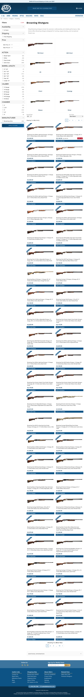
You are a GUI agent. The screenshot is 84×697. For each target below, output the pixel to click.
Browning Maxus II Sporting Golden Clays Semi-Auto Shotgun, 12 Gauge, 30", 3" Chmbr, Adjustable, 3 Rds (40, 487)
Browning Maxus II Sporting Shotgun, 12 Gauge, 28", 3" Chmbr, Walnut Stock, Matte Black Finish (69, 447)
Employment (47, 678)
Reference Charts (16, 678)
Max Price (6, 47)
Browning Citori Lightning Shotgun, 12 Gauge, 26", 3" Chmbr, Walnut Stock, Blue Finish (40, 300)
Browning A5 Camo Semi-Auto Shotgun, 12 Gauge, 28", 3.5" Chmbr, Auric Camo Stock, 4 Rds (68, 404)
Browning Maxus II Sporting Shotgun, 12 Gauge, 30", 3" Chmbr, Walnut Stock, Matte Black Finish (40, 527)
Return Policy (31, 680)
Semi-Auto (7, 62)
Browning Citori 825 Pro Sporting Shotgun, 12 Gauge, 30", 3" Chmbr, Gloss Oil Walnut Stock (40, 175)
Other (5, 58)
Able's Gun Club (65, 674)
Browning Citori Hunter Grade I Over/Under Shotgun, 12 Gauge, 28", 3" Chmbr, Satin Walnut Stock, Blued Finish (69, 384)
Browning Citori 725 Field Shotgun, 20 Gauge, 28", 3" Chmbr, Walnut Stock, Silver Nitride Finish (69, 590)
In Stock (6, 30)
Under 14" (7, 80)
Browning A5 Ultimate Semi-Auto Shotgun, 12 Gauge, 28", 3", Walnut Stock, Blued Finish (40, 590)
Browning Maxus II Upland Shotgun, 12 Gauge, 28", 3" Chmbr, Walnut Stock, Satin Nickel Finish (40, 610)
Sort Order (71, 114)
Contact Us (15, 674)
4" (4, 114)
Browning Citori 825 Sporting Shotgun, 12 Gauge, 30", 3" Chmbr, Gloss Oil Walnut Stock (40, 238)
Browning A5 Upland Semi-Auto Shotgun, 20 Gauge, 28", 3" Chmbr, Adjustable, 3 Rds (68, 155)
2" (4, 105)
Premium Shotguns (66, 676)
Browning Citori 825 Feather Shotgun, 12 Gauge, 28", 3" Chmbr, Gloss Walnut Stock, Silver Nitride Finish (69, 363)
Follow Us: (24, 662)
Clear (22, 22)
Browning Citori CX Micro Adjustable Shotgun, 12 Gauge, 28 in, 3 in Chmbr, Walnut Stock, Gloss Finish (39, 320)
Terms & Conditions (49, 674)
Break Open (7, 55)
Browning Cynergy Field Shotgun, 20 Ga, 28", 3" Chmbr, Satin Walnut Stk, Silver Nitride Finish (38, 507)
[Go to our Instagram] (27, 665)
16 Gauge (6, 89)
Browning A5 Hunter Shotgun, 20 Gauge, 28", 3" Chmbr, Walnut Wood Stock (38, 570)
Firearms (6, 18)
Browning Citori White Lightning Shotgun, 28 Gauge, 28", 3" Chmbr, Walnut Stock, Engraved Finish (40, 155)
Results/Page (29, 114)
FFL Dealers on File (32, 682)
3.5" (5, 112)
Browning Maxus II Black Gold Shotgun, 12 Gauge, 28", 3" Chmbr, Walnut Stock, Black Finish (40, 447)
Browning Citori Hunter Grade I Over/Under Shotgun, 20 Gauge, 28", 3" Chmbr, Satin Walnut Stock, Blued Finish (69, 321)
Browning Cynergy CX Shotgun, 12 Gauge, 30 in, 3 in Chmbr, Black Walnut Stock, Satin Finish (69, 570)
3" (4, 110)
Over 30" (6, 78)
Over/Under (7, 60)
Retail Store (15, 676)
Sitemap (46, 680)
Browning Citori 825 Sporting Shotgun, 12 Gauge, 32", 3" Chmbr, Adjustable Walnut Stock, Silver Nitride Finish (69, 197)
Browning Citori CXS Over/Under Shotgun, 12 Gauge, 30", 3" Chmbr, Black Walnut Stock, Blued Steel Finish (40, 549)
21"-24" (6, 69)
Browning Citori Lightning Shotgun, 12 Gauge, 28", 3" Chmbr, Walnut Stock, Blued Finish (69, 135)
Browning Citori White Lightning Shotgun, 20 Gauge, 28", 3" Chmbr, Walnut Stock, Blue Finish (40, 135)
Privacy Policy (48, 676)
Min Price (6, 45)
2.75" (5, 107)
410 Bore (6, 99)
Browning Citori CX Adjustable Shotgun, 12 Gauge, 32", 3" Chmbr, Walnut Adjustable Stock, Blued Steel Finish (39, 405)
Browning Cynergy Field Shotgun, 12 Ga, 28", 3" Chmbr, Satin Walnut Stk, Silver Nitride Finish (67, 300)
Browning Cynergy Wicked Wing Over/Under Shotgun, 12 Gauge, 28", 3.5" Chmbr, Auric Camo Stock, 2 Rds (69, 427)
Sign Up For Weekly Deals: (56, 662)
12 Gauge (6, 87)
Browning (17, 18)
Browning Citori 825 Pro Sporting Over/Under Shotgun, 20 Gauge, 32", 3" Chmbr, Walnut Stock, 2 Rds (40, 426)
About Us (47, 682)
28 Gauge (6, 94)
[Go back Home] (1, 18)
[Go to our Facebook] (22, 665)
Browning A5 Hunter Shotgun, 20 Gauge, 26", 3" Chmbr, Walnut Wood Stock (67, 487)
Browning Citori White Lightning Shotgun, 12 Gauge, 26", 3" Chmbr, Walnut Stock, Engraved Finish (69, 341)
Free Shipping (8, 36)
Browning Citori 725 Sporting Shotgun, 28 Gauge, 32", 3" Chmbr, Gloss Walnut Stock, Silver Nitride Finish (69, 507)
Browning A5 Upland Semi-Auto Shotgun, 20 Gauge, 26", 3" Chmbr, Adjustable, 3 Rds (39, 218)
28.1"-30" (6, 76)
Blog (13, 680)
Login (13, 682)
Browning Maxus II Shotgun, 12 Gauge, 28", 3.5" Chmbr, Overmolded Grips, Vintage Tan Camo (38, 280)
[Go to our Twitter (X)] (25, 665)
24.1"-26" (6, 71)
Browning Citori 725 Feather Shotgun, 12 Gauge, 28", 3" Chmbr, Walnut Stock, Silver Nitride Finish (69, 632)
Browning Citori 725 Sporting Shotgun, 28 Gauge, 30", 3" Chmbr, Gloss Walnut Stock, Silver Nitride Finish (69, 467)
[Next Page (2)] (81, 120)
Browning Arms (8, 121)
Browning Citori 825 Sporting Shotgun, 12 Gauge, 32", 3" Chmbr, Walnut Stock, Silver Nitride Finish (40, 467)
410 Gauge (7, 96)
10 (78, 120)
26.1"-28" (6, 74)
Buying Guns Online (32, 674)
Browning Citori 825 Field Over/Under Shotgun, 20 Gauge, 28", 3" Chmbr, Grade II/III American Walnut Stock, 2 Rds (39, 342)
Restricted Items (31, 676)
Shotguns (11, 18)
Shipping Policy (31, 678)
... (75, 120)
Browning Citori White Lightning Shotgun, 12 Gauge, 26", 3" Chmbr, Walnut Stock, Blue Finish (40, 363)
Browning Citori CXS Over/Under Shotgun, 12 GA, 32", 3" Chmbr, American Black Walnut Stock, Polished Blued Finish (69, 611)
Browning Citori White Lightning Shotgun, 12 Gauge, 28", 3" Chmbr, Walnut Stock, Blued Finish (40, 196)
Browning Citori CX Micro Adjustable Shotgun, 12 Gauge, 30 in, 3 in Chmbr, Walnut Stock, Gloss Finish (39, 259)
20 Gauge (6, 92)
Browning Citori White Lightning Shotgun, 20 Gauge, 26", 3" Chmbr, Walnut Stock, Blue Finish (69, 218)
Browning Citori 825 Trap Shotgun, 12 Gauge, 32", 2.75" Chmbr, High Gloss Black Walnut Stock (68, 259)
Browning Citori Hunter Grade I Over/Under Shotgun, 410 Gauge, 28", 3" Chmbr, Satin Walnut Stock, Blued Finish (40, 384)
